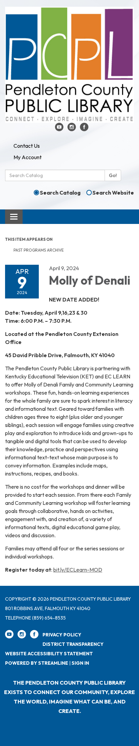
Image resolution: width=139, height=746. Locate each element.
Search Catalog (60, 192)
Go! (113, 175)
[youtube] (59, 129)
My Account (27, 157)
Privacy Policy (62, 635)
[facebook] (84, 129)
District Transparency (73, 644)
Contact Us (26, 145)
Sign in (80, 663)
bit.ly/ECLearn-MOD (77, 569)
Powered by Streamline (36, 663)
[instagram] (71, 129)
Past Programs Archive (38, 250)
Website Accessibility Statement (49, 654)
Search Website (113, 192)
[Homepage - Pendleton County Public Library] (69, 65)
